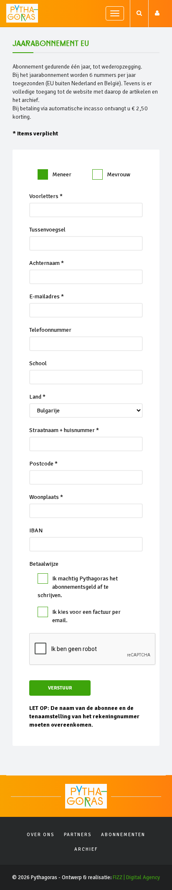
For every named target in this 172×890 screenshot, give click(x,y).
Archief (86, 849)
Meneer (61, 174)
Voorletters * (46, 196)
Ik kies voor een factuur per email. (86, 616)
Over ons (40, 834)
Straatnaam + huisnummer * (64, 430)
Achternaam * (46, 263)
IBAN (36, 530)
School (38, 363)
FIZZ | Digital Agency (136, 877)
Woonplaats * (46, 497)
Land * (37, 396)
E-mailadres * (46, 296)
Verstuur (60, 688)
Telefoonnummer (50, 329)
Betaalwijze (43, 563)
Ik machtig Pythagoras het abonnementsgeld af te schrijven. (78, 587)
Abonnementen (123, 834)
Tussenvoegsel (47, 229)
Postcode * (43, 463)
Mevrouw (118, 174)
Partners (77, 834)
